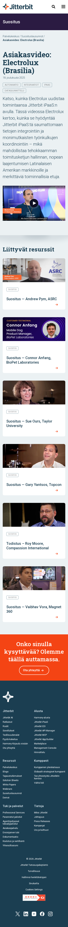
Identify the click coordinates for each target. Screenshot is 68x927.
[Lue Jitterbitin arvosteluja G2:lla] (34, 897)
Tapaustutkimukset (12, 776)
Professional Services (14, 812)
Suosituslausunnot (32, 36)
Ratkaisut (7, 722)
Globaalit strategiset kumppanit (49, 771)
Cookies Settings (34, 889)
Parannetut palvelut (12, 817)
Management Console (45, 748)
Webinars (7, 789)
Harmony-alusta (42, 717)
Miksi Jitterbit (41, 812)
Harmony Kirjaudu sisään (15, 743)
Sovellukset (8, 730)
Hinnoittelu (39, 752)
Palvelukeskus (11, 36)
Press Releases (42, 821)
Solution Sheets (10, 780)
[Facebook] (42, 913)
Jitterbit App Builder (43, 739)
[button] (63, 6)
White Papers (9, 784)
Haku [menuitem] (52, 6)
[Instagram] (50, 913)
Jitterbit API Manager (44, 730)
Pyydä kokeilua (10, 739)
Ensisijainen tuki (11, 832)
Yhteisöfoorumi (10, 845)
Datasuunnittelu (14, 90)
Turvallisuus (34, 871)
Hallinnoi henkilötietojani (34, 877)
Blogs (6, 771)
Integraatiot (31, 85)
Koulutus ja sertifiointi (13, 841)
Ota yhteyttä (31, 670)
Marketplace (40, 743)
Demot (6, 797)
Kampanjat (39, 825)
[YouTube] (34, 913)
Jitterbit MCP (40, 735)
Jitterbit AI (8, 717)
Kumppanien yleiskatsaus (47, 767)
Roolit (6, 726)
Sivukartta (34, 883)
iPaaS (47, 85)
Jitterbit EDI (40, 726)
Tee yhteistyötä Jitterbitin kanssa (46, 777)
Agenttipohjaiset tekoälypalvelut (11, 822)
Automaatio (11, 85)
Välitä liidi (39, 783)
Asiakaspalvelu (10, 828)
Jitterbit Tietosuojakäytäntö (34, 865)
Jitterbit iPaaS (41, 722)
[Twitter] (17, 913)
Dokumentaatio (10, 837)
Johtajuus (39, 817)
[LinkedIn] (26, 913)
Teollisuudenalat (11, 735)
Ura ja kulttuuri (41, 830)
